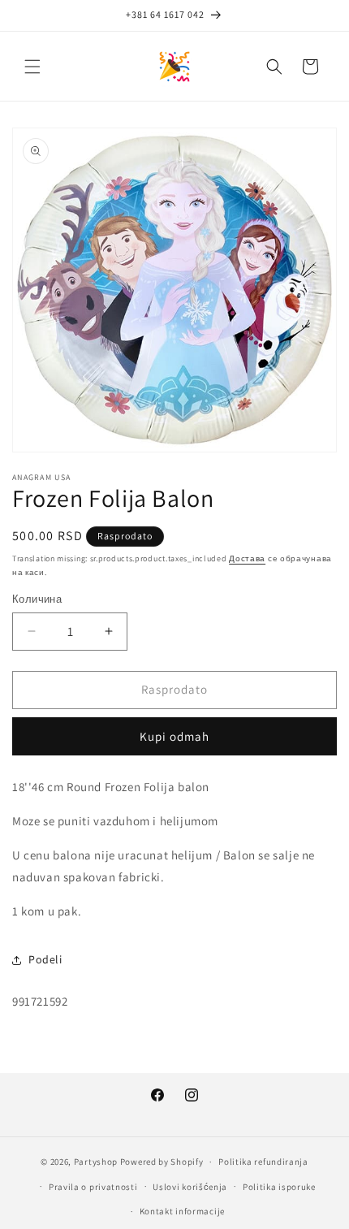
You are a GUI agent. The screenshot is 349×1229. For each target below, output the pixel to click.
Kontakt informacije (182, 1211)
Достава (247, 558)
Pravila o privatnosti (93, 1186)
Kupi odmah (174, 736)
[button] (32, 66)
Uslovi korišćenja (190, 1186)
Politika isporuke (279, 1186)
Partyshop (96, 1161)
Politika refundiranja (263, 1161)
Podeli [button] (45, 959)
